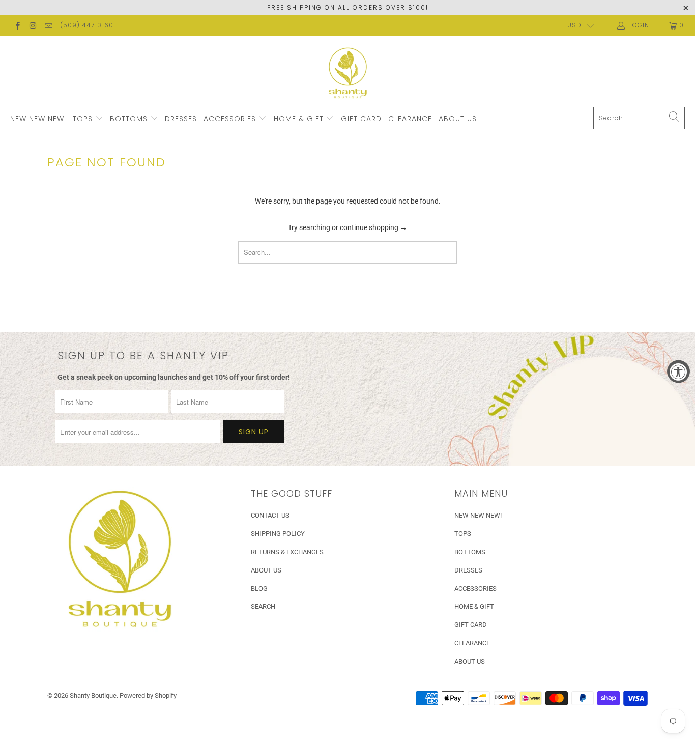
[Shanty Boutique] (348, 74)
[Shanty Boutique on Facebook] (17, 25)
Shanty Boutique (93, 695)
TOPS (84, 118)
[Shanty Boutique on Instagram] (32, 25)
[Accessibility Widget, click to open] (678, 371)
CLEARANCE (410, 118)
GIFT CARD (361, 118)
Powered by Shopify (148, 695)
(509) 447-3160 (86, 25)
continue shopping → (373, 227)
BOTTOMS (130, 118)
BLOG (259, 588)
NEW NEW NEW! (38, 118)
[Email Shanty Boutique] (48, 25)
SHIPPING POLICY (278, 533)
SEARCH (263, 606)
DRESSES (181, 118)
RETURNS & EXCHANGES (287, 552)
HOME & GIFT (300, 118)
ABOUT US (458, 118)
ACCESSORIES (231, 118)
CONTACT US (270, 515)
